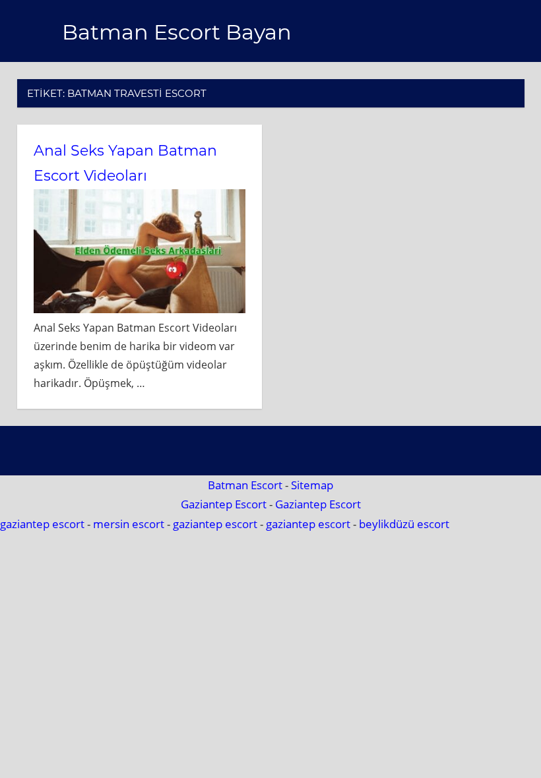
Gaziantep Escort (224, 504)
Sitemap (312, 485)
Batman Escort (245, 485)
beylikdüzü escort (404, 523)
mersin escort (128, 523)
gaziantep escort (42, 523)
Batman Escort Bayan (177, 32)
